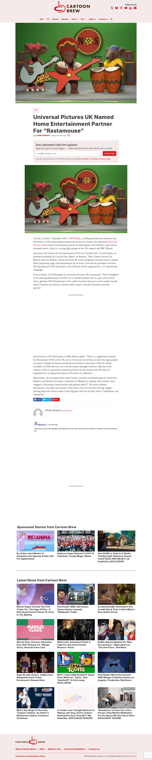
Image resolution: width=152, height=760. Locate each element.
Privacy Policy (83, 159)
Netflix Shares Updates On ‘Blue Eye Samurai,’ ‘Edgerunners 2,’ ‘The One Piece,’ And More (115, 645)
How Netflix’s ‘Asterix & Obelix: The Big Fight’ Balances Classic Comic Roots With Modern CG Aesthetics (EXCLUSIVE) (115, 557)
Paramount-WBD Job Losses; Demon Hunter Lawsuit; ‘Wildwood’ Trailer (73, 609)
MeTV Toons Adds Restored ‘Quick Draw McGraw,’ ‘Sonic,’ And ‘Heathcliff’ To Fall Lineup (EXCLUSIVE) (75, 679)
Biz (82, 19)
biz (36, 110)
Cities (91, 19)
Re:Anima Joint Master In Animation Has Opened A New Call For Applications (35, 556)
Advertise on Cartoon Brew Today (30, 756)
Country (102, 19)
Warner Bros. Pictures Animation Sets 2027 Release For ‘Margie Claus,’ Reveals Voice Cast (34, 645)
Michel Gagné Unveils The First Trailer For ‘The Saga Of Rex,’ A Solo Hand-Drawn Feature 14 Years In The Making (35, 610)
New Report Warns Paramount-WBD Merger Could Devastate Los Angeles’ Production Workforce (116, 677)
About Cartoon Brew (25, 749)
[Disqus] (76, 450)
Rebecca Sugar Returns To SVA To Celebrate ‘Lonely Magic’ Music (75, 554)
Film (41, 19)
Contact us (94, 749)
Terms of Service (99, 159)
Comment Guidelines (74, 749)
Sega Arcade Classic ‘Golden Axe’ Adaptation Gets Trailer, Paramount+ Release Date (35, 677)
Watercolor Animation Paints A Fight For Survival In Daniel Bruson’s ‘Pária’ (73, 645)
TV (48, 19)
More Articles (67, 411)
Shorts (55, 19)
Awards (64, 19)
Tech (73, 19)
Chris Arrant (43, 135)
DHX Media (74, 238)
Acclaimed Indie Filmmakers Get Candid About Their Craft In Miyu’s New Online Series (116, 609)
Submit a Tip (54, 749)
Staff (41, 749)
